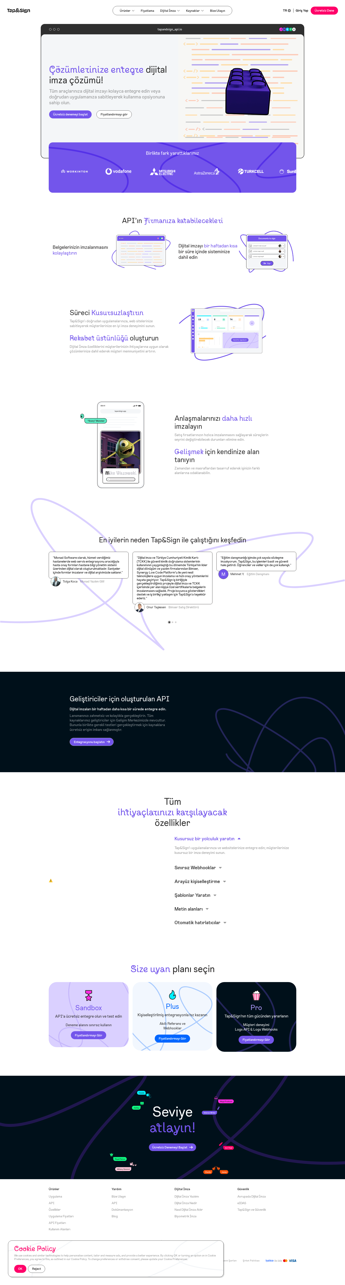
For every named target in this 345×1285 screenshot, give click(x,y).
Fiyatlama (147, 11)
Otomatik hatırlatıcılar (197, 922)
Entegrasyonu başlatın (89, 742)
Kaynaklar (193, 11)
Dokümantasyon (122, 1210)
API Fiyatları (57, 1223)
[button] (169, 622)
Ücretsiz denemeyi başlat (70, 114)
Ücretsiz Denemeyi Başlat (169, 1147)
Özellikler (55, 1210)
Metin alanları (188, 909)
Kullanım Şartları (228, 1260)
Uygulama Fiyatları (61, 1216)
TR (285, 10)
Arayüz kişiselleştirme (197, 881)
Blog (115, 1216)
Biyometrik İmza (185, 1216)
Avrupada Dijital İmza (251, 1197)
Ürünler (125, 11)
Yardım (116, 1189)
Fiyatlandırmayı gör (114, 114)
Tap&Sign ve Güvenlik (251, 1210)
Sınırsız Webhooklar (195, 867)
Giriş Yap (302, 10)
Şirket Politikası (251, 1260)
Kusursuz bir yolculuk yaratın (204, 838)
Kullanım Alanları (59, 1229)
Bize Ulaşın (217, 11)
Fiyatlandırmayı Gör (88, 1035)
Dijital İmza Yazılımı (186, 1197)
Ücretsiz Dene (324, 10)
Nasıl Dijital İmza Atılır (188, 1210)
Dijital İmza (168, 11)
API (51, 1203)
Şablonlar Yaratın (192, 895)
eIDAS (241, 1203)
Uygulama (55, 1197)
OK (20, 1269)
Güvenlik (243, 1189)
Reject (36, 1269)
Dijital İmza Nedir (185, 1203)
